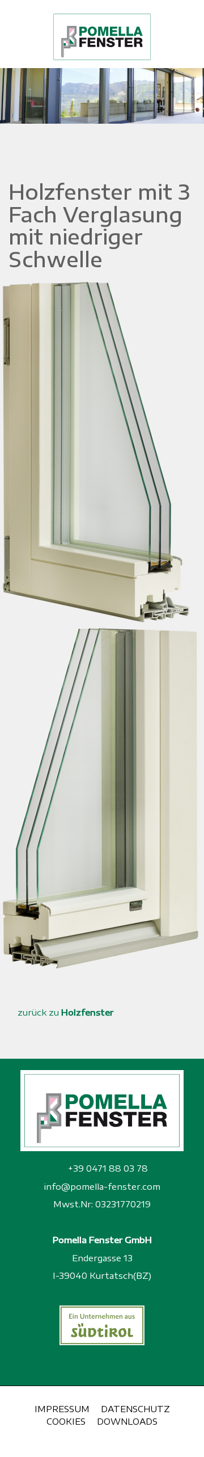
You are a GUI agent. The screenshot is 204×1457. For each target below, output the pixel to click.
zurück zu (64, 1012)
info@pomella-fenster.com (102, 1186)
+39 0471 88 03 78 (107, 1168)
